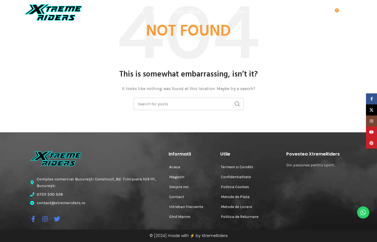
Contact (176, 196)
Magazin (176, 177)
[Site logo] (53, 12)
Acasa (174, 167)
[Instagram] (45, 219)
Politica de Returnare (239, 216)
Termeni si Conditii (237, 167)
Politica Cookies (235, 187)
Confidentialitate (236, 177)
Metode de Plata (235, 196)
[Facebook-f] (33, 219)
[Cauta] (311, 12)
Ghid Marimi (179, 216)
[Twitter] (57, 219)
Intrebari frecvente (186, 206)
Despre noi (179, 187)
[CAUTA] (237, 104)
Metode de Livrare (236, 206)
